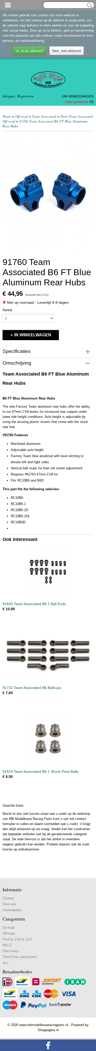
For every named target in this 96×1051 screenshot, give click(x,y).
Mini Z (7, 945)
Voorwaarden (12, 910)
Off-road (21, 116)
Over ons (9, 904)
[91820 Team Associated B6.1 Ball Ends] (48, 571)
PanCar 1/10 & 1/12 (17, 939)
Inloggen (9, 96)
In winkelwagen (32, 335)
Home (7, 116)
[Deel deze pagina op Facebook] (48, 1045)
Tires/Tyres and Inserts (20, 957)
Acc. (6, 963)
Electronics (11, 951)
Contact (8, 898)
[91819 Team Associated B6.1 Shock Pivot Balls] (48, 739)
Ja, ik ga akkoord (29, 51)
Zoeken (88, 5)
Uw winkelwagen (77, 96)
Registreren (25, 96)
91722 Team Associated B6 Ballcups (32, 688)
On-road (8, 927)
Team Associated (44, 116)
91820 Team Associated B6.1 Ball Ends (34, 604)
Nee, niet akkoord (66, 51)
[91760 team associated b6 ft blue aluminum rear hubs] (48, 193)
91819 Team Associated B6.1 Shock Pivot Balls (40, 771)
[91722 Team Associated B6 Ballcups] (48, 655)
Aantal (7, 310)
